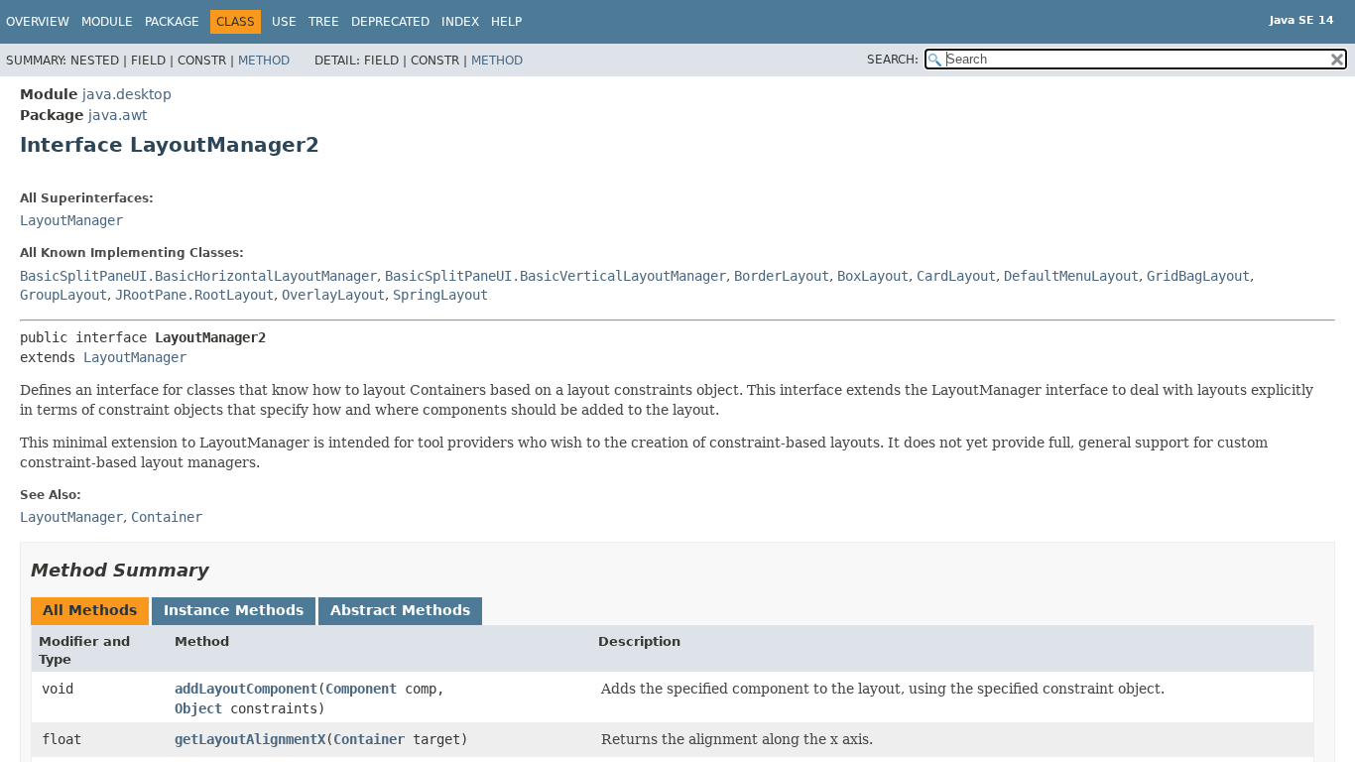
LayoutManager (71, 220)
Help (506, 22)
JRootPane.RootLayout (194, 295)
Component (361, 689)
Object (198, 708)
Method (264, 60)
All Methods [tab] (90, 610)
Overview (37, 22)
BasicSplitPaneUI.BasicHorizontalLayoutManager (198, 276)
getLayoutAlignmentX (250, 739)
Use (284, 22)
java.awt (117, 115)
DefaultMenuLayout (1071, 276)
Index (460, 22)
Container (369, 739)
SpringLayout (440, 295)
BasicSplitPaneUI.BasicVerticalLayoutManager (555, 276)
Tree (323, 22)
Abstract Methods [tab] (400, 610)
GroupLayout (63, 295)
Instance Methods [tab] (234, 610)
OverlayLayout (333, 295)
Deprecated (390, 22)
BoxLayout (873, 276)
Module (107, 22)
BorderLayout (781, 276)
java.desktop (127, 94)
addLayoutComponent (246, 689)
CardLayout (956, 276)
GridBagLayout (1198, 276)
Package (172, 22)
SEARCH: (893, 59)
